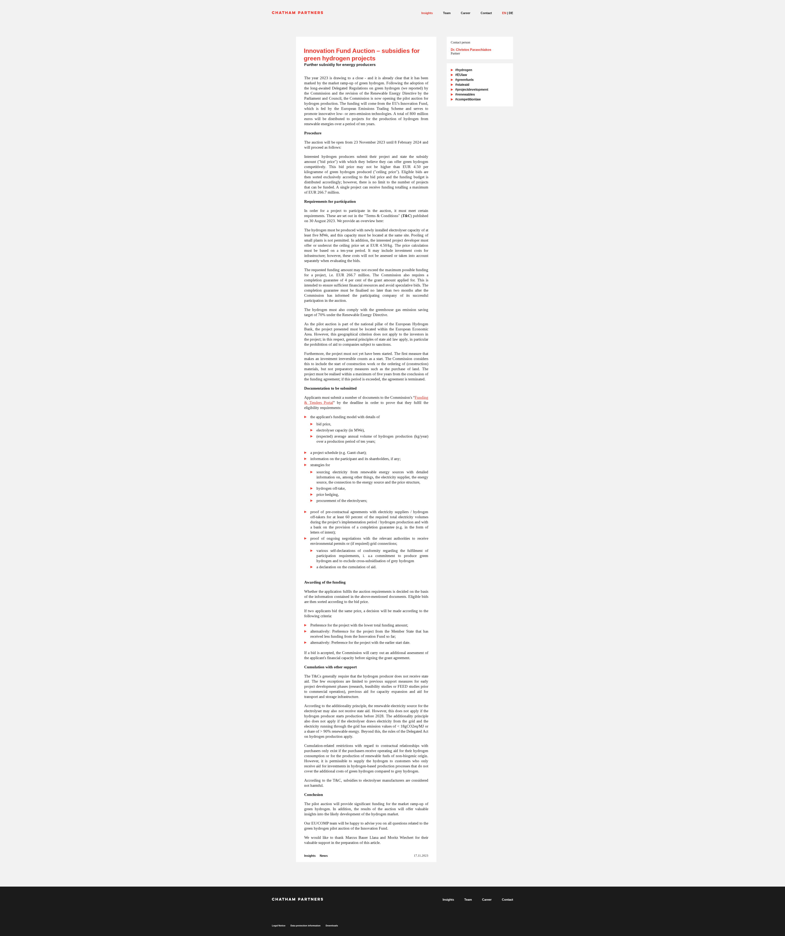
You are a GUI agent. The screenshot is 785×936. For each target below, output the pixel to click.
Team (447, 13)
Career (465, 13)
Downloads (332, 925)
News (324, 855)
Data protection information (305, 925)
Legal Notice (278, 925)
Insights (427, 13)
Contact (486, 13)
